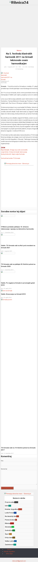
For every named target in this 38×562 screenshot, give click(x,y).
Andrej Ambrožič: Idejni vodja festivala (13, 154)
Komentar (4, 469)
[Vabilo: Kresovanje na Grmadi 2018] (6, 290)
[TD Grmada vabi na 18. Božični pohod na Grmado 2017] (19, 372)
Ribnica (19, 50)
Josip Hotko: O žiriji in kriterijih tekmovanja (14, 152)
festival (3, 158)
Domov (9, 549)
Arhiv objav (9, 553)
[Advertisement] (19, 27)
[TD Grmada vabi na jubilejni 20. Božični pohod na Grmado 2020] (8, 257)
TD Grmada (16, 158)
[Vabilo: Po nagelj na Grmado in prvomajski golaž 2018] (8, 275)
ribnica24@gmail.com (19, 561)
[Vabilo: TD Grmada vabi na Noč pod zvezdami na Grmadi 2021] (8, 238)
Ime (2, 461)
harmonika (9, 158)
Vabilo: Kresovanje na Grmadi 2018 (13, 294)
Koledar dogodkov (9, 551)
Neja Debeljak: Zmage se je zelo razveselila (14, 150)
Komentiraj (20, 69)
